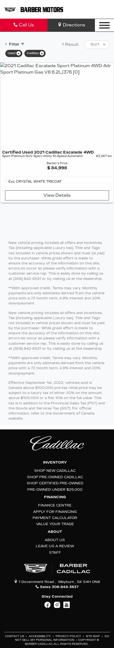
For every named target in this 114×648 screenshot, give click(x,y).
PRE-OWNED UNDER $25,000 (54, 490)
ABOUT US (55, 540)
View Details (57, 195)
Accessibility (40, 636)
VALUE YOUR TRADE (55, 524)
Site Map (93, 636)
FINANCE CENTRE (55, 505)
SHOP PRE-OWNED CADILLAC (55, 477)
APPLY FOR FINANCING (55, 512)
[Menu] (104, 25)
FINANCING (55, 497)
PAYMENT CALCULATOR (55, 518)
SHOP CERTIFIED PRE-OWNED (55, 483)
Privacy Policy (69, 636)
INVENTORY (55, 462)
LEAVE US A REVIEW (55, 546)
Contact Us (15, 636)
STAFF (55, 552)
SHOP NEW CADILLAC (55, 471)
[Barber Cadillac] (33, 9)
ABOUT (55, 532)
